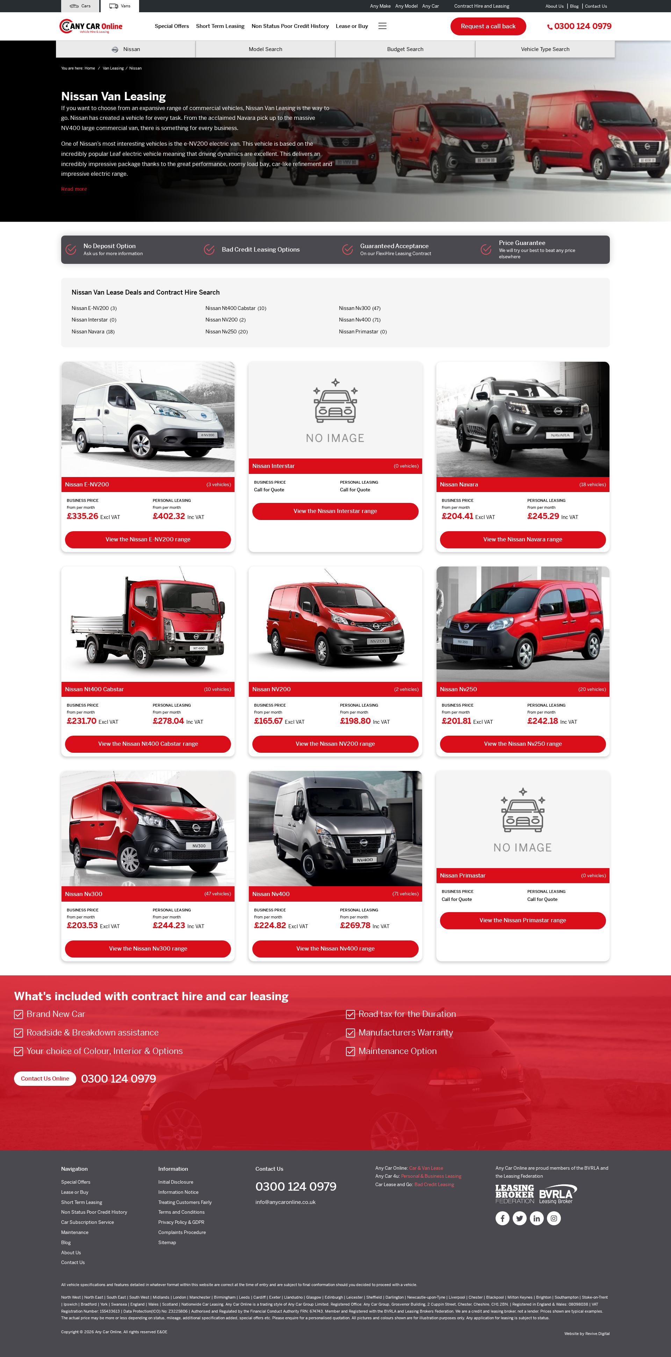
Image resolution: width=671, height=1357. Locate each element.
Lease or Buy (352, 26)
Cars (85, 6)
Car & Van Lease (426, 1168)
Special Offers (172, 26)
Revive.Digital (597, 1333)
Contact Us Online (45, 1078)
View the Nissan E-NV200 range (148, 539)
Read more (74, 189)
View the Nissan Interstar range (335, 511)
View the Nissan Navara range (522, 539)
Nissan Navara (88, 332)
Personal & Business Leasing (431, 1176)
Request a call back (488, 26)
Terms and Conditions (181, 1212)
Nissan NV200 (221, 320)
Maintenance (74, 1232)
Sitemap (167, 1243)
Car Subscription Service (87, 1222)
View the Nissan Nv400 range (335, 948)
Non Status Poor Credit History (290, 26)
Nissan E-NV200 (90, 308)
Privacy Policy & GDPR (181, 1222)
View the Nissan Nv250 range (523, 744)
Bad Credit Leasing (434, 1185)
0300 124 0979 (583, 26)
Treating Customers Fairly (185, 1202)
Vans (125, 6)
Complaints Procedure (182, 1232)
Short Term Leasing (220, 26)
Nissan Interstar (90, 320)
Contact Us (596, 6)
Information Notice (178, 1192)
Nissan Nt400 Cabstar (230, 308)
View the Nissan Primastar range (522, 920)
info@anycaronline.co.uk (285, 1202)
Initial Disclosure (175, 1182)
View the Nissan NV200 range (335, 744)
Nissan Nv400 (355, 320)
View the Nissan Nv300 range (148, 948)
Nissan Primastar (358, 332)
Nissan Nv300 (354, 308)
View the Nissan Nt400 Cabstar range (148, 744)
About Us (555, 6)
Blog (574, 6)
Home (90, 68)
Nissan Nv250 (221, 332)
